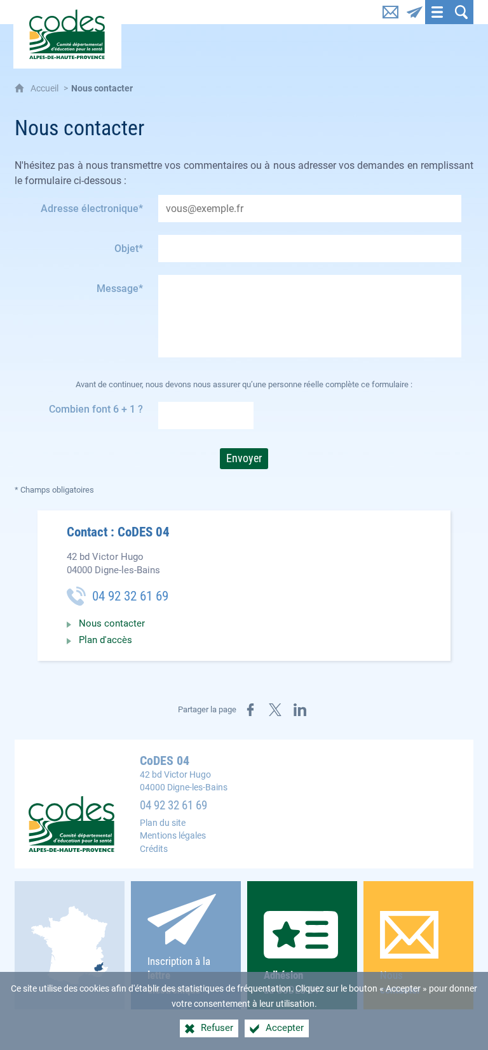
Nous (400, 982)
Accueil (45, 88)
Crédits (154, 849)
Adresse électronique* (92, 209)
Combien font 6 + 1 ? (96, 409)
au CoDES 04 (291, 982)
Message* (120, 288)
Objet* (128, 249)
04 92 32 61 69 (173, 806)
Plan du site (163, 823)
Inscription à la (178, 975)
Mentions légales (173, 835)
